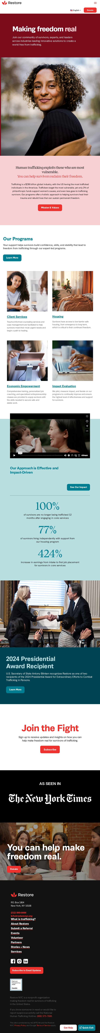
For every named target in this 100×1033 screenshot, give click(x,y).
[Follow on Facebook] (12, 961)
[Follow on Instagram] (19, 961)
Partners (16, 942)
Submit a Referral (22, 928)
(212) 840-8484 (18, 912)
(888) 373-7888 (44, 1016)
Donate (90, 10)
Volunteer (17, 937)
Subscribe (50, 749)
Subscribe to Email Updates (26, 970)
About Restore (20, 923)
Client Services (17, 316)
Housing (57, 316)
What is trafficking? (23, 919)
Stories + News (20, 947)
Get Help (68, 1027)
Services (16, 951)
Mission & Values (50, 207)
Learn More (12, 257)
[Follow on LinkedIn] (25, 961)
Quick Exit (87, 1027)
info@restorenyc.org (21, 915)
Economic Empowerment (23, 386)
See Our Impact (78, 487)
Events (15, 933)
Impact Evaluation (64, 386)
